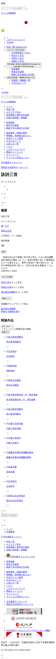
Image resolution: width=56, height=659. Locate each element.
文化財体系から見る (20, 53)
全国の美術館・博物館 (21, 77)
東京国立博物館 (8, 292)
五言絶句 (10, 486)
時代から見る (17, 55)
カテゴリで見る (15, 50)
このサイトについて (15, 40)
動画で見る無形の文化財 (22, 74)
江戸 (7, 226)
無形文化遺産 (17, 72)
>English (10, 42)
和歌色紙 (10, 371)
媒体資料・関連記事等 (16, 133)
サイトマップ (12, 155)
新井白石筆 (6, 231)
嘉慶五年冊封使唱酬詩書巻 (18, 457)
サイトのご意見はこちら (17, 158)
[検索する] (27, 97)
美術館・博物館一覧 (20, 80)
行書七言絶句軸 (13, 428)
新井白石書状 (12, 385)
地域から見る (17, 61)
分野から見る (17, 58)
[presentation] (2, 329)
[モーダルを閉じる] (2, 657)
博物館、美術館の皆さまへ (18, 136)
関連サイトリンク (14, 152)
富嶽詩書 (10, 472)
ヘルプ (9, 147)
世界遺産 (15, 69)
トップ (9, 107)
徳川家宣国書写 (13, 342)
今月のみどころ (18, 83)
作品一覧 (16, 47)
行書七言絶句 (12, 443)
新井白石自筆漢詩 (14, 501)
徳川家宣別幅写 (13, 414)
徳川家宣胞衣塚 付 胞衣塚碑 (20, 399)
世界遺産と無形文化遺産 (23, 65)
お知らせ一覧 (12, 144)
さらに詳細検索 (8, 13)
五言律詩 (10, 356)
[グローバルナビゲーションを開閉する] (2, 88)
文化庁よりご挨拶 (14, 138)
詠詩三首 (5, 282)
